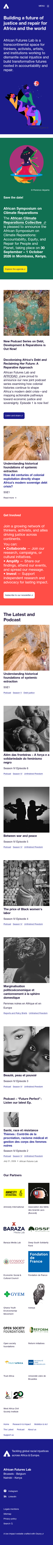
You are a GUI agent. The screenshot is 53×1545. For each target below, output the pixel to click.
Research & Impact (22, 1425)
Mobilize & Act (41, 1425)
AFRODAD (12, 376)
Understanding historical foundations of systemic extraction (21, 468)
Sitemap (7, 1514)
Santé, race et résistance (21, 1130)
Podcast (7, 693)
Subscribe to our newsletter (18, 595)
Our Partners (13, 1175)
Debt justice (29, 693)
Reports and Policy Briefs (15, 1013)
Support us (9, 1435)
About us (32, 1430)
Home (6, 1425)
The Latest (8, 1430)
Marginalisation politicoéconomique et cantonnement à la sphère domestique (22, 992)
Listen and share (13, 416)
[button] (26, 102)
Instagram (13, 1491)
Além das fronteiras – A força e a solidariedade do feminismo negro (26, 759)
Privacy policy (10, 1519)
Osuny (39, 1534)
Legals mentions (11, 1509)
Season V (17, 693)
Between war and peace (20, 836)
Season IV (17, 774)
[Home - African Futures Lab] (6, 6)
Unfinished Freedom (33, 774)
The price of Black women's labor (23, 911)
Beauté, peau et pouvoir (20, 1075)
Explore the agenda (14, 269)
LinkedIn (12, 1497)
